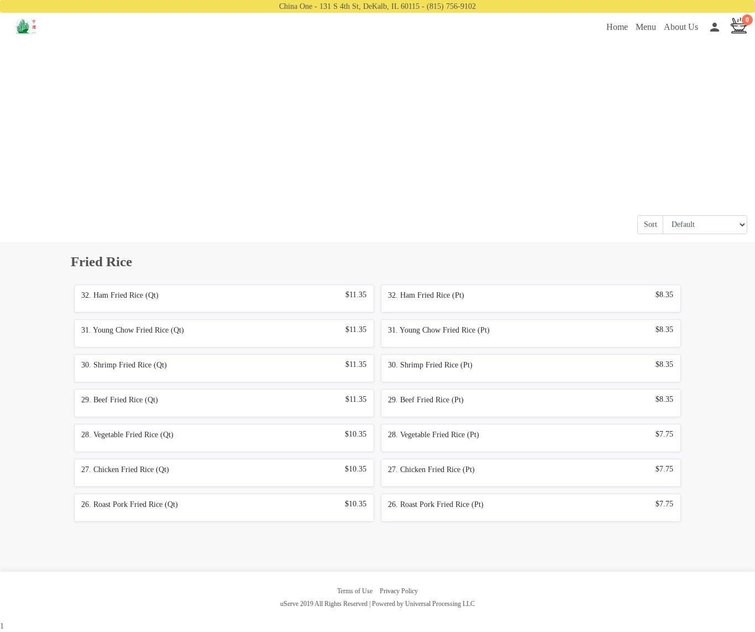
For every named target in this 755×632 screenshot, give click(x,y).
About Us (681, 27)
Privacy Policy (399, 591)
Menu (646, 27)
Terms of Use (355, 591)
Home (617, 27)
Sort (650, 224)
